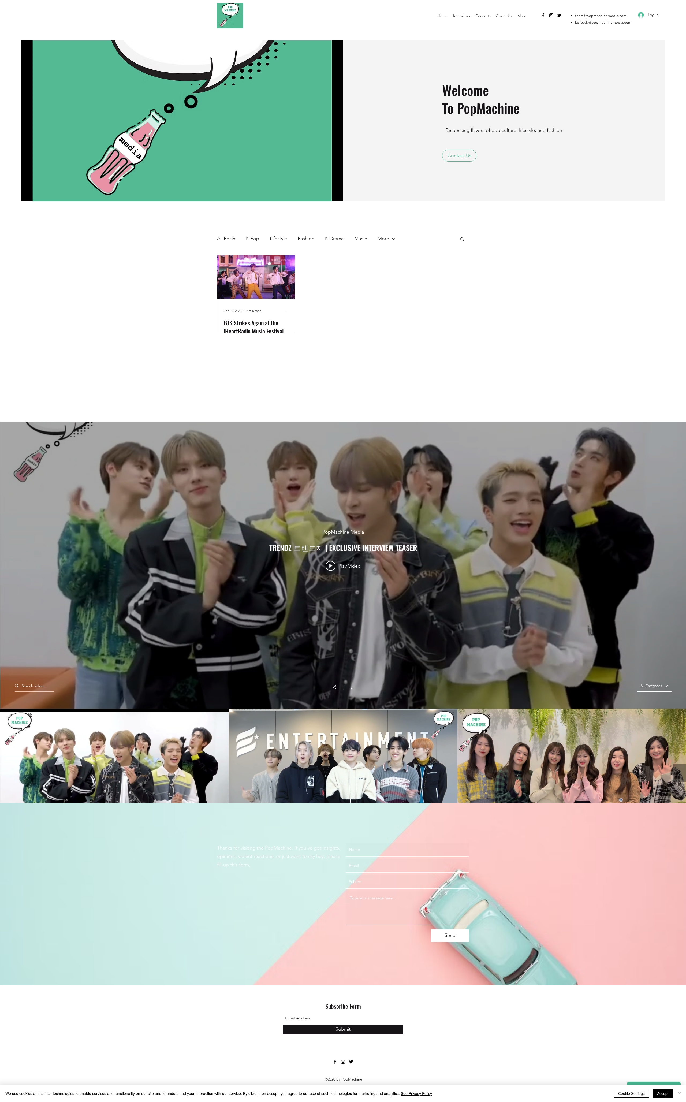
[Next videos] (679, 773)
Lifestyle (278, 238)
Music (360, 238)
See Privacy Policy (416, 1093)
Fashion (306, 238)
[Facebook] (543, 15)
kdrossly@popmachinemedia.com (603, 22)
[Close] (679, 1093)
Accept (663, 1093)
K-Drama (334, 238)
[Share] (337, 687)
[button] (459, 156)
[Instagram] (551, 15)
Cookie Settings (631, 1093)
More (383, 238)
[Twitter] (559, 15)
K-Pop (252, 238)
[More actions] (288, 310)
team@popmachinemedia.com (601, 15)
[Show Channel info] (349, 687)
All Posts (226, 238)
